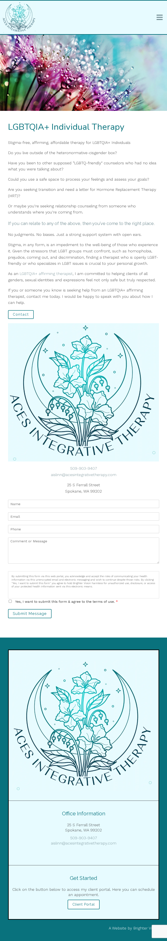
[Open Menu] (160, 17)
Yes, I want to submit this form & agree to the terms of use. (66, 602)
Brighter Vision (146, 928)
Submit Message (30, 613)
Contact (21, 314)
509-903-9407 (83, 468)
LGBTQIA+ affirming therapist (46, 273)
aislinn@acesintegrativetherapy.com (83, 474)
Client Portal (83, 904)
